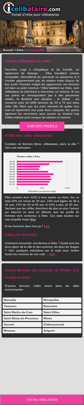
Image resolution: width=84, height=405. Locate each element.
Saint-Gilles (51, 312)
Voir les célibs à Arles (42, 399)
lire (33, 219)
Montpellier (51, 300)
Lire (46, 226)
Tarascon (10, 306)
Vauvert (9, 324)
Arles (20, 50)
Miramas (9, 330)
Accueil (8, 50)
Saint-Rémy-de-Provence (21, 318)
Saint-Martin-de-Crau (18, 312)
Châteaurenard (53, 324)
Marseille (10, 300)
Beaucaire (50, 306)
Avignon (49, 330)
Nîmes (47, 318)
